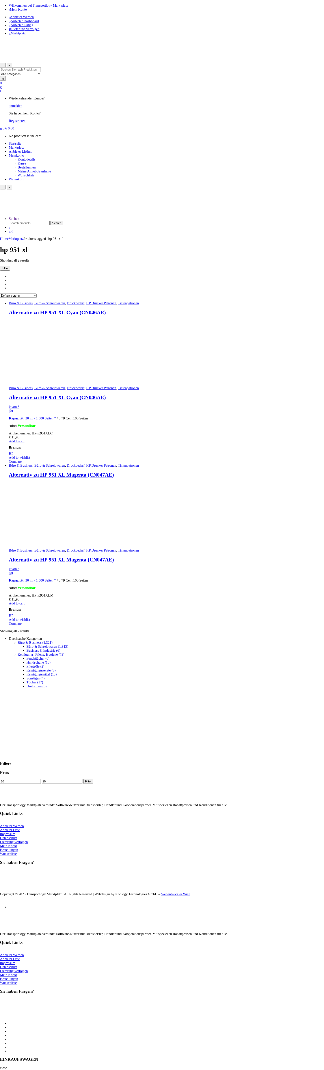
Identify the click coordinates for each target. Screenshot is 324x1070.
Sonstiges (35, 678)
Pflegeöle (35, 666)
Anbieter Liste (10, 830)
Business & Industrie (43, 650)
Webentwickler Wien (175, 894)
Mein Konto (18, 9)
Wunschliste (26, 175)
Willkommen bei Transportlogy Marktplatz (38, 5)
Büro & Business (21, 303)
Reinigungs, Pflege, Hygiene (41, 654)
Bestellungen (27, 167)
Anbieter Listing (22, 25)
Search (56, 223)
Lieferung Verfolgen (25, 29)
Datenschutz (8, 838)
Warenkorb (16, 179)
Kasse (22, 163)
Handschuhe (38, 662)
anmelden (15, 106)
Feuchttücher (37, 658)
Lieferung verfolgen (14, 842)
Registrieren (17, 121)
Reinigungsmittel (41, 674)
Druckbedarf (75, 303)
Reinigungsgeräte (41, 670)
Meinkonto (16, 155)
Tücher (34, 682)
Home (4, 239)
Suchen (14, 219)
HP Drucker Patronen (101, 303)
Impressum (7, 834)
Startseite (15, 143)
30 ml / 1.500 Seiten (31, 418)
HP (11, 453)
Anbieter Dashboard (25, 21)
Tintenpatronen (128, 303)
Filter (88, 781)
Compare (15, 461)
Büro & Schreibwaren (49, 303)
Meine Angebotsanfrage (34, 171)
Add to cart (16, 441)
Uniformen (36, 686)
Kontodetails (26, 159)
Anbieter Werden (22, 17)
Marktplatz (18, 33)
